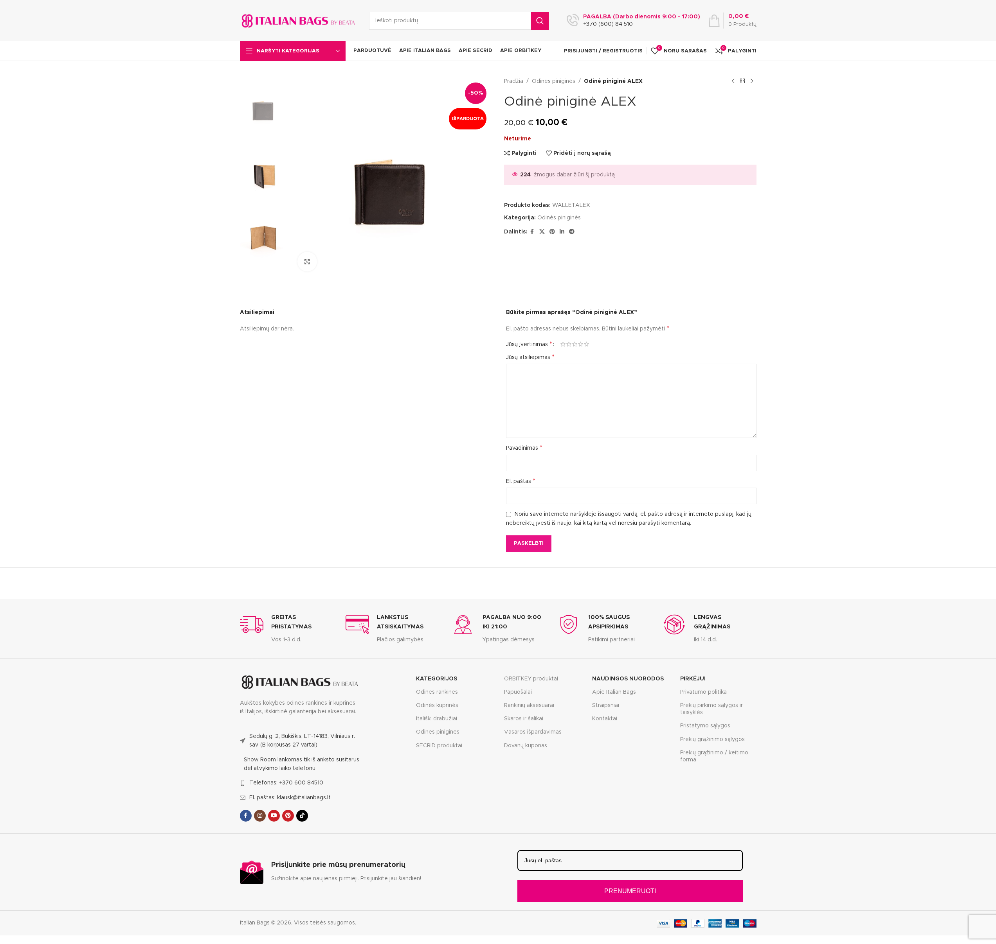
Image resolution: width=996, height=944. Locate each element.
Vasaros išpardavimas (533, 732)
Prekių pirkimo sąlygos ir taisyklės (711, 709)
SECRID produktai (439, 745)
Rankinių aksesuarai (529, 705)
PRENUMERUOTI (630, 891)
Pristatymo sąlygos (705, 726)
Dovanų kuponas (525, 745)
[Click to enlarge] (307, 261)
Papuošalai (518, 692)
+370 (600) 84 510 (608, 24)
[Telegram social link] (572, 231)
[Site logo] (298, 20)
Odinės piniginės (553, 81)
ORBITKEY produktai (531, 679)
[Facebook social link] (532, 231)
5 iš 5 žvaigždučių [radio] (586, 344)
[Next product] (751, 81)
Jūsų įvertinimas (529, 344)
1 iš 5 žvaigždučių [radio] (563, 344)
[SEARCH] (540, 21)
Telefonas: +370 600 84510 (286, 783)
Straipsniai (605, 705)
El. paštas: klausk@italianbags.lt (290, 797)
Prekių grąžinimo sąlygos (712, 739)
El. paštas (520, 481)
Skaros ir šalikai (523, 718)
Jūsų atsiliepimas (530, 357)
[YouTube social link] (274, 816)
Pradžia (513, 81)
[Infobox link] (287, 628)
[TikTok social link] (302, 816)
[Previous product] (733, 81)
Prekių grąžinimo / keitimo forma (714, 756)
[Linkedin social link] (562, 231)
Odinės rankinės (437, 692)
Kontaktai (604, 718)
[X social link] (542, 231)
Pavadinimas (524, 448)
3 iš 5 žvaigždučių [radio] (575, 344)
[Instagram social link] (260, 816)
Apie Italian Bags (614, 692)
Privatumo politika (703, 692)
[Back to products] (742, 81)
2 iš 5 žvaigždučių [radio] (569, 344)
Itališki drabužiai (436, 718)
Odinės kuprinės (437, 705)
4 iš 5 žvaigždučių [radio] (581, 344)
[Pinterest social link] (552, 231)
